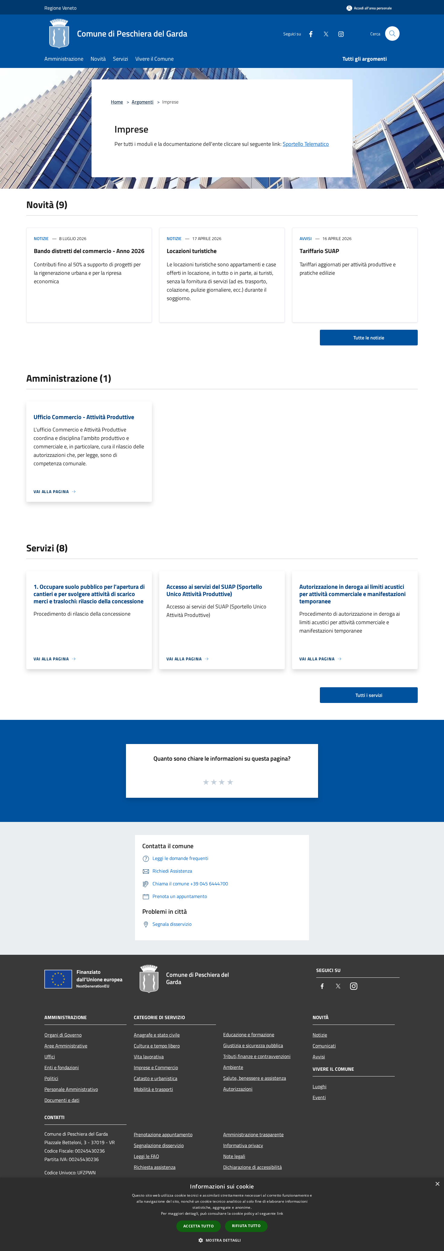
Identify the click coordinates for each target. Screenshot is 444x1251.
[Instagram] (339, 33)
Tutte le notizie (368, 337)
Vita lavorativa (149, 1056)
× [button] (437, 1184)
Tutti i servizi (369, 695)
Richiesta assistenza (154, 1167)
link (280, 1213)
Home (117, 101)
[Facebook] (308, 33)
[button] (222, 1240)
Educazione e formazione (248, 1034)
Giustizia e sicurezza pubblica (253, 1045)
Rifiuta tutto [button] (246, 1225)
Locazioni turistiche (192, 250)
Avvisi (306, 238)
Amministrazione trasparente (253, 1134)
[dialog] (222, 1214)
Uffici (49, 1056)
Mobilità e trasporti (153, 1089)
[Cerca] (392, 33)
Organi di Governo (63, 1034)
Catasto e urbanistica (155, 1078)
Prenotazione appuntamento (163, 1134)
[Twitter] (323, 33)
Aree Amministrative (65, 1045)
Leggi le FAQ (146, 1156)
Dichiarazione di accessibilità (252, 1167)
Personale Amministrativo (71, 1089)
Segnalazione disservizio (159, 1145)
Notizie (41, 238)
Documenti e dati (61, 1100)
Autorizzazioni (238, 1088)
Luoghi (320, 1086)
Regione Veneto (60, 7)
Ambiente (233, 1067)
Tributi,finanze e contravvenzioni (257, 1056)
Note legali (234, 1156)
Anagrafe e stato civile (157, 1034)
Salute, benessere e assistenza (254, 1078)
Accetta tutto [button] (198, 1226)
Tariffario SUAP (319, 250)
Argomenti (142, 101)
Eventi (319, 1097)
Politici (51, 1078)
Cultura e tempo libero (157, 1045)
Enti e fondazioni (61, 1067)
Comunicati (324, 1045)
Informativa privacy (243, 1145)
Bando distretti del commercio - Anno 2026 (89, 250)
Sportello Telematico (306, 144)
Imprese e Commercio (156, 1067)
